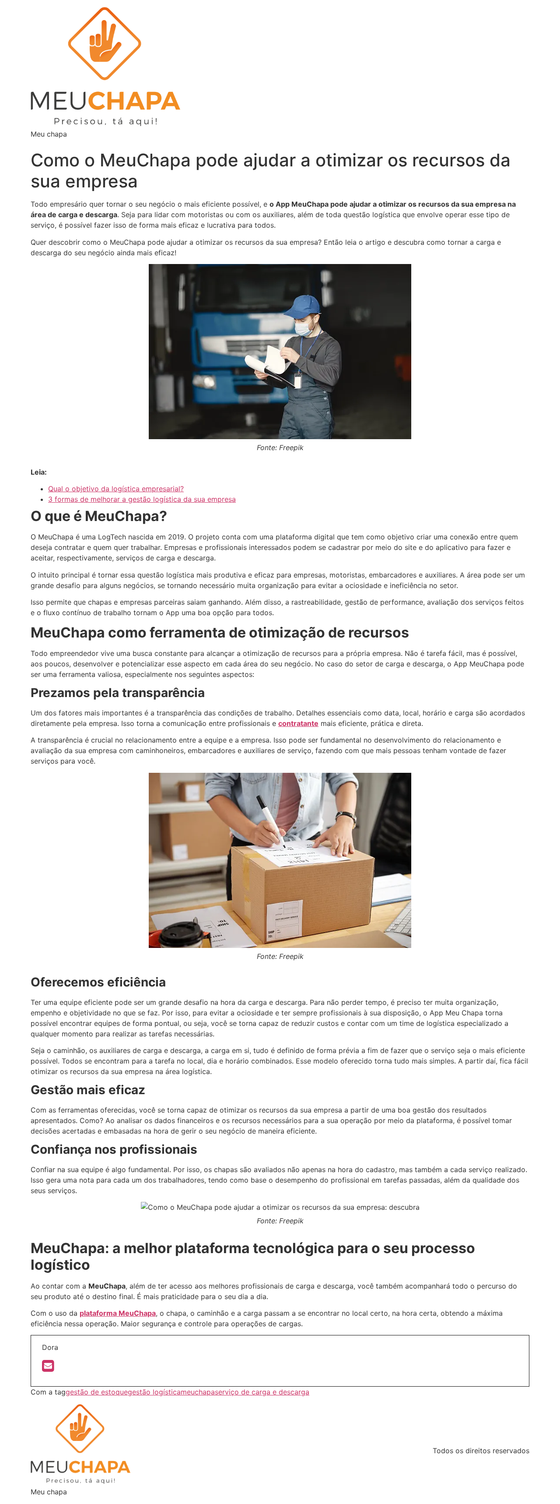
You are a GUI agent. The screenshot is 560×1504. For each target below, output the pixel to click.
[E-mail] (48, 1368)
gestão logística (154, 1392)
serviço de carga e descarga (262, 1392)
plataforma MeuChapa (118, 1313)
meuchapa (198, 1392)
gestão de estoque (97, 1392)
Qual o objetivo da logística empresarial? (116, 488)
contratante (298, 723)
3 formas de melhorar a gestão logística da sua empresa (142, 499)
